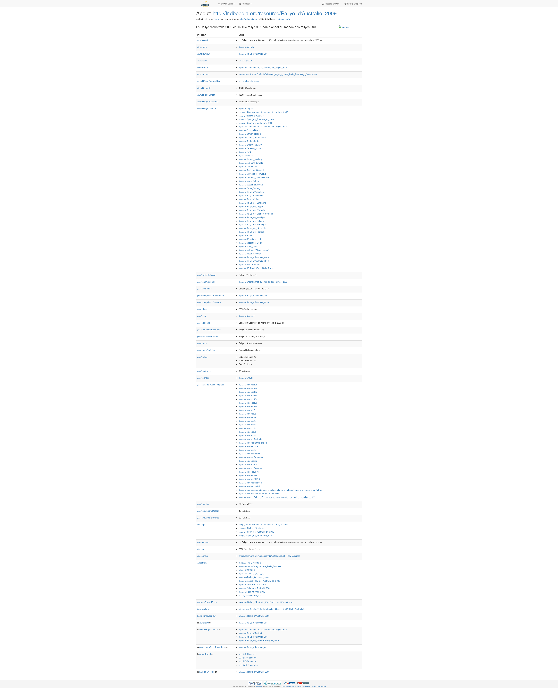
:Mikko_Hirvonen (250, 253)
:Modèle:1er (248, 406)
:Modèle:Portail (249, 453)
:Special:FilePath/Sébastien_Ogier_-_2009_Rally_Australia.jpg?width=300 (278, 74)
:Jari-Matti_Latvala (251, 162)
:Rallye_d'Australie (251, 115)
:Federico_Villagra (251, 148)
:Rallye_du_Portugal (251, 231)
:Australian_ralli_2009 (252, 584)
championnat (205, 281)
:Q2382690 (247, 569)
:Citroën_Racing (250, 133)
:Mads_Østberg (249, 181)
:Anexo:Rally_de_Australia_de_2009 (259, 580)
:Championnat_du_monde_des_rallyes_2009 (263, 67)
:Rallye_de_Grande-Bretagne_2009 (259, 640)
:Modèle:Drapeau (250, 468)
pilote (202, 356)
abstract (202, 40)
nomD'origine (206, 350)
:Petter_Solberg (249, 188)
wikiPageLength (206, 94)
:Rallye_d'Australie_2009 (254, 615)
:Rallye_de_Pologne (251, 220)
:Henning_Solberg (250, 159)
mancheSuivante (207, 336)
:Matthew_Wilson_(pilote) (254, 249)
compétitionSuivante (209, 302)
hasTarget (205, 654)
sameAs (202, 562)
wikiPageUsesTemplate (210, 384)
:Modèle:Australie (250, 439)
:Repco (245, 235)
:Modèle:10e (248, 384)
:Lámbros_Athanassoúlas (254, 177)
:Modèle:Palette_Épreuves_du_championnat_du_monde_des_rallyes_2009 (277, 497)
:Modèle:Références (251, 457)
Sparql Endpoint (354, 3)
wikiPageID (204, 87)
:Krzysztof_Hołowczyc (252, 173)
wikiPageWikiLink (206, 108)
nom (202, 343)
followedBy (203, 53)
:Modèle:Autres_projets (253, 442)
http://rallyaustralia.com (249, 81)
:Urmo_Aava (248, 246)
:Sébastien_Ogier (250, 242)
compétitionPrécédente (210, 295)
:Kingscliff (246, 108)
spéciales (204, 370)
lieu (201, 315)
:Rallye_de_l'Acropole (252, 228)
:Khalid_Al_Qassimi (251, 170)
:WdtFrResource (248, 664)
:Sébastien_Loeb (250, 239)
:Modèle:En (247, 449)
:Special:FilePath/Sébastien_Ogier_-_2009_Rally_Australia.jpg (272, 609)
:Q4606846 (247, 60)
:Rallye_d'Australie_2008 (254, 257)
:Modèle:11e (248, 388)
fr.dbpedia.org (283, 18)
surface (203, 377)
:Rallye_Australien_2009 (254, 577)
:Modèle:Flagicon (250, 482)
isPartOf (202, 67)
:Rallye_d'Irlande (250, 199)
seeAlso (202, 555)
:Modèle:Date (248, 446)
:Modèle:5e (247, 420)
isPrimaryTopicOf (206, 615)
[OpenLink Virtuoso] (255, 683)
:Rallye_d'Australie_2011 (254, 53)
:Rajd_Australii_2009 (252, 591)
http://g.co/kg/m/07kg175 (250, 595)
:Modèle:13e (248, 395)
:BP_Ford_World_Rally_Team (256, 268)
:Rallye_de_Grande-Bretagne (256, 213)
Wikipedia (259, 686)
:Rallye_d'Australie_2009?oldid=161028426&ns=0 (266, 602)
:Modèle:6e (247, 424)
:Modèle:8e (247, 431)
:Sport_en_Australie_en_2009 (256, 119)
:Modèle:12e (248, 391)
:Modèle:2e (247, 410)
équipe (203, 504)
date (202, 309)
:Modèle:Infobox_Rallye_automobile (259, 493)
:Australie (246, 46)
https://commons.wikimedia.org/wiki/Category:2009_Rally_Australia (269, 555)
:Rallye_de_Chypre (251, 206)
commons (204, 288)
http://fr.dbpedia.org (248, 18)
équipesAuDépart (208, 510)
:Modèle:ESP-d (249, 471)
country (202, 46)
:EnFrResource (247, 657)
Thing (216, 18)
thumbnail (203, 74)
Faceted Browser (332, 3)
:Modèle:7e (247, 428)
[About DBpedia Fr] (205, 3)
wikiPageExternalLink (208, 81)
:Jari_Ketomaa (249, 166)
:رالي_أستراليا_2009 (251, 573)
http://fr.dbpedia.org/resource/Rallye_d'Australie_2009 (275, 13)
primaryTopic (206, 671)
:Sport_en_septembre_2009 (255, 122)
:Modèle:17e (248, 464)
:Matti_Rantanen (250, 264)
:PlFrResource (247, 661)
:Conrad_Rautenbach (252, 137)
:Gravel (246, 155)
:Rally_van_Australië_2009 (255, 588)
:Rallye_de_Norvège (252, 217)
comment (203, 542)
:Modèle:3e (247, 413)
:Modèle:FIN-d (249, 475)
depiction (203, 609)
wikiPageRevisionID (207, 101)
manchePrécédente (209, 329)
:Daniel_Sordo (249, 141)
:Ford (245, 151)
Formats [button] (245, 3)
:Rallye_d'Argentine (251, 191)
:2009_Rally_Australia (250, 562)
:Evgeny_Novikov (250, 144)
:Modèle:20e (248, 460)
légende (203, 322)
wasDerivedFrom (207, 602)
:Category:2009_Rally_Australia (260, 566)
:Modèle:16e (248, 399)
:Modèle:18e (248, 402)
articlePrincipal (206, 274)
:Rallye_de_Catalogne (252, 202)
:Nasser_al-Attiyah (251, 184)
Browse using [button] (227, 3)
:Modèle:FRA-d (249, 479)
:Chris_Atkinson (249, 130)
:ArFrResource (247, 654)
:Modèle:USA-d (249, 486)
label (201, 549)
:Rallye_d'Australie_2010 (254, 260)
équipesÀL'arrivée (208, 517)
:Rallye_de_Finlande (252, 210)
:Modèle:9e (247, 435)
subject (201, 524)
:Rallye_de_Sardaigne (252, 224)
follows (202, 60)
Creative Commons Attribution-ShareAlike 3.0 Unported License (303, 686)
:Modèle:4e (247, 417)
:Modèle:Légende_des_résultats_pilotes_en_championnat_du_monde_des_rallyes (280, 489)
